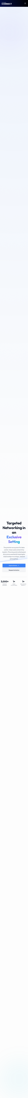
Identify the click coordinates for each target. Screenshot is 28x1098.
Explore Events (13, 565)
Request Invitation (14, 570)
